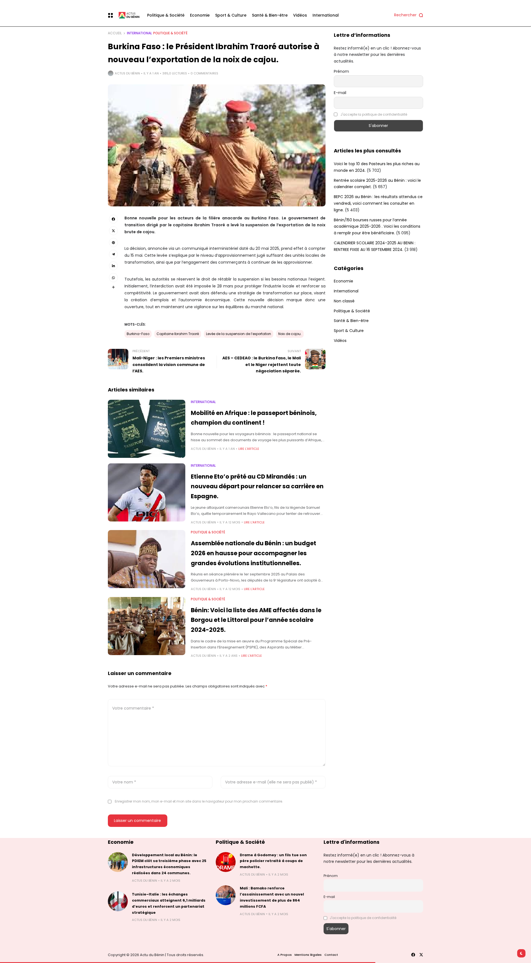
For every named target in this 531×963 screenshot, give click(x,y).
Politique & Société (170, 33)
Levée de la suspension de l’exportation (238, 334)
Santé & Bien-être (351, 320)
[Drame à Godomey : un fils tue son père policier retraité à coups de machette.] (226, 862)
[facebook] (413, 955)
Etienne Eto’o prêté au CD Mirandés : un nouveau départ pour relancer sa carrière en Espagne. (257, 486)
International (139, 33)
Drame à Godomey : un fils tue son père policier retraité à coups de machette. (273, 861)
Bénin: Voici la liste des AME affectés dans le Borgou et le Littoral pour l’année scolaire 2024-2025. (256, 620)
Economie (343, 281)
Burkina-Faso (138, 334)
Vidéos (340, 340)
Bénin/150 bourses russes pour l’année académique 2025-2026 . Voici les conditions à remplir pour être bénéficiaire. (377, 226)
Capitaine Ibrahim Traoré (178, 334)
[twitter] (421, 955)
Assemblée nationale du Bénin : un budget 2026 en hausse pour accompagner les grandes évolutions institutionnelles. (253, 553)
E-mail (340, 92)
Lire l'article (248, 449)
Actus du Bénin (127, 73)
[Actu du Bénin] (127, 15)
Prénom (341, 71)
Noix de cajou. (289, 334)
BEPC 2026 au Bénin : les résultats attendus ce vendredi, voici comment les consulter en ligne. (378, 203)
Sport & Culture (349, 330)
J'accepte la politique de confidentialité (373, 114)
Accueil (115, 33)
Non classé (344, 301)
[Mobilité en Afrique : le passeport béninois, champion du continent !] (146, 429)
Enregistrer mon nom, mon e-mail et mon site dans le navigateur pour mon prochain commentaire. (199, 801)
